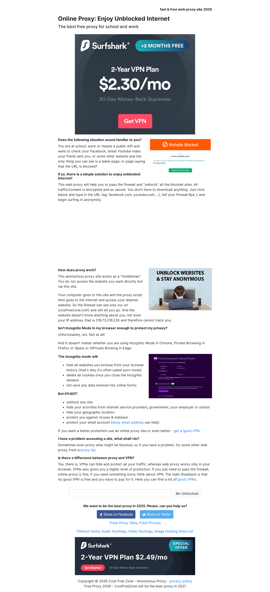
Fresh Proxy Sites (123, 523)
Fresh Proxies (150, 523)
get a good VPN (187, 431)
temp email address (128, 422)
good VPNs (187, 479)
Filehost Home (88, 531)
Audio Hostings (114, 531)
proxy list (88, 450)
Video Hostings (140, 531)
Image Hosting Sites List (173, 531)
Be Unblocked (187, 493)
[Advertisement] (135, 235)
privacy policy (181, 581)
